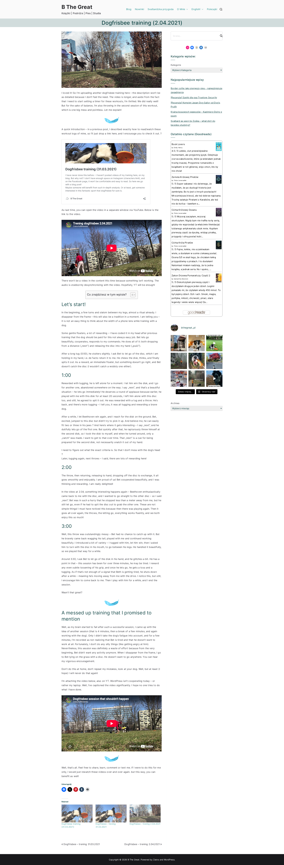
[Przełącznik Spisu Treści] (131, 294)
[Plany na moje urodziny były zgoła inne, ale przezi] (179, 343)
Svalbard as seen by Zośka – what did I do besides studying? (193, 123)
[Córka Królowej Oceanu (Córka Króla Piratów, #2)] (219, 212)
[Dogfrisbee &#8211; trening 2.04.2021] (145, 813)
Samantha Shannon (181, 279)
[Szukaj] (220, 36)
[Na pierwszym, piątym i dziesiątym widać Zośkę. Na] (179, 361)
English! (196, 9)
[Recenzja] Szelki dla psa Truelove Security (194, 97)
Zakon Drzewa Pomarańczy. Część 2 (191, 275)
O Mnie (181, 9)
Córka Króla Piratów (182, 242)
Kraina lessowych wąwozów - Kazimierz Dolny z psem (196, 113)
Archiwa (175, 403)
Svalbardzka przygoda (161, 9)
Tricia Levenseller (180, 180)
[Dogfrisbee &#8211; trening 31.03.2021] (111, 813)
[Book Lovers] (219, 146)
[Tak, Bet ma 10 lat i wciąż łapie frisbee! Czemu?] (214, 343)
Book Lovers (178, 144)
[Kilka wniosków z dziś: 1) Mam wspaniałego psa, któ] (214, 378)
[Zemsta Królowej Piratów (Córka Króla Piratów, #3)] (219, 179)
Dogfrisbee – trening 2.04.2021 (145, 824)
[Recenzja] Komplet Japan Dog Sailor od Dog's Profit (195, 104)
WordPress (169, 859)
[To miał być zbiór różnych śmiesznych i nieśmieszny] (196, 378)
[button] (186, 9)
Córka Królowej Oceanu (184, 209)
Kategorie (176, 65)
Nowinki (139, 9)
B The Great (77, 7)
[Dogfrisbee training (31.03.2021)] (77, 813)
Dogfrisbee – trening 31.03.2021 (81, 844)
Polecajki (212, 9)
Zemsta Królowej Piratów (185, 177)
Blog (128, 9)
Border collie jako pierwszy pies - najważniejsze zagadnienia (196, 90)
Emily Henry (178, 147)
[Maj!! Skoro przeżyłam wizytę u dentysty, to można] (196, 343)
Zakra (156, 859)
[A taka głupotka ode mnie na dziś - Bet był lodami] (196, 361)
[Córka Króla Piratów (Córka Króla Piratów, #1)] (219, 244)
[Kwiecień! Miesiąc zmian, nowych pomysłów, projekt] (214, 361)
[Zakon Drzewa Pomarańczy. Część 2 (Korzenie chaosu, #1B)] (219, 277)
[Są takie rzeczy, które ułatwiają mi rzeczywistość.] (179, 378)
